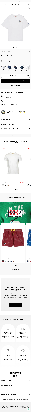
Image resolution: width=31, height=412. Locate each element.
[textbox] (15, 76)
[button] (13, 47)
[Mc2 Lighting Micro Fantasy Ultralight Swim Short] (13, 239)
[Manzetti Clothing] (15, 4)
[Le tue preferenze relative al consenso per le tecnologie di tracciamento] (28, 409)
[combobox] (15, 76)
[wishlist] (29, 8)
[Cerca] (7, 4)
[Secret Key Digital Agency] (25, 399)
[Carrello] (29, 4)
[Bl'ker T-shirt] (13, 163)
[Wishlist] (25, 4)
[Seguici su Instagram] (17, 376)
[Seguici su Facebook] (14, 376)
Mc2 (2, 54)
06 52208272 (7, 408)
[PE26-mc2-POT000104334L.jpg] (15, 27)
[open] (3, 4)
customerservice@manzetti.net (21, 408)
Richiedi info (29, 51)
